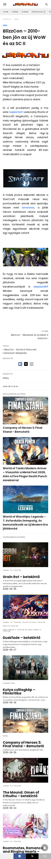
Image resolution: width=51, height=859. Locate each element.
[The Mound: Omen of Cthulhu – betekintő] (25, 770)
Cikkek (15, 12)
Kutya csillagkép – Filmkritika (19, 691)
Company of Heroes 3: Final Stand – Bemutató (22, 430)
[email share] (31, 364)
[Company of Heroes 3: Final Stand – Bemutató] (25, 410)
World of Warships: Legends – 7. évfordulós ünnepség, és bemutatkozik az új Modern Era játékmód (25, 523)
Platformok (37, 12)
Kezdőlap (7, 19)
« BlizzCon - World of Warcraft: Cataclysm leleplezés (20, 351)
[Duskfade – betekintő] (25, 606)
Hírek (6, 12)
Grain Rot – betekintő (21, 576)
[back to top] (44, 847)
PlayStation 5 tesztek (34, 622)
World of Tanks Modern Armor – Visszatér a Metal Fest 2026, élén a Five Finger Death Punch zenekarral (25, 474)
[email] (45, 856)
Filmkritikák (9, 683)
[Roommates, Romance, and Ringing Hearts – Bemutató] (25, 825)
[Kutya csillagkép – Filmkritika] (25, 667)
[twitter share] (26, 364)
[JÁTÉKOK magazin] (25, 4)
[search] (46, 4)
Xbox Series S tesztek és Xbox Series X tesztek (22, 630)
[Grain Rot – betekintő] (25, 554)
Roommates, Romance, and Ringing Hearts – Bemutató (23, 851)
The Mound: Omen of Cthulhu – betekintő (21, 794)
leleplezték (40, 286)
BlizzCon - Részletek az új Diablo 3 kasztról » (29, 336)
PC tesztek (15, 570)
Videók (25, 12)
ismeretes (28, 207)
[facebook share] (20, 364)
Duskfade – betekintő (21, 637)
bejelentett (16, 112)
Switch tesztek (10, 626)
